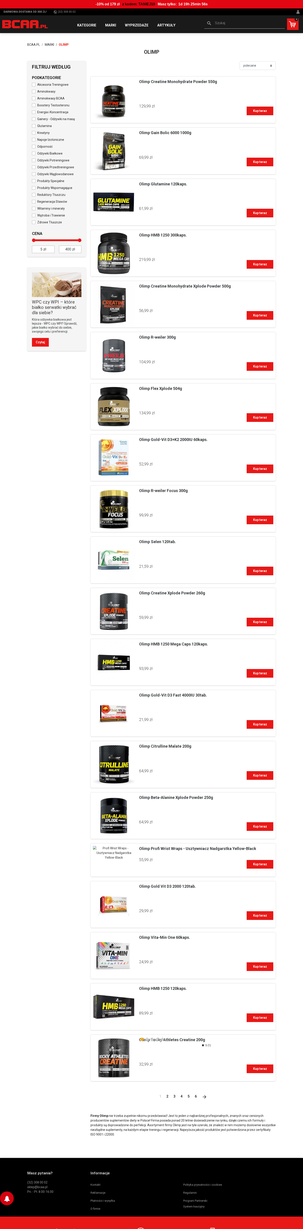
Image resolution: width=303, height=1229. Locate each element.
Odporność (45, 146)
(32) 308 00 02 (67, 11)
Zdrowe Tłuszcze (49, 222)
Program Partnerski (195, 1200)
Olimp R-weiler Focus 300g (163, 490)
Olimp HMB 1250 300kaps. (163, 235)
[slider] (33, 240)
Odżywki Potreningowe (53, 160)
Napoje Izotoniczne (50, 139)
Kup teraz (260, 111)
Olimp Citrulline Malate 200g (165, 746)
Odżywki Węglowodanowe (55, 174)
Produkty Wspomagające (54, 188)
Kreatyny (43, 133)
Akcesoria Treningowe (53, 84)
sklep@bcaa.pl (37, 1187)
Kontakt (95, 1184)
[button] (245, 23)
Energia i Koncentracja (52, 112)
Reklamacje (98, 1192)
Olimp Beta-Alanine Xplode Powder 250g (176, 797)
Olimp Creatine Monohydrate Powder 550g (178, 81)
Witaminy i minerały (51, 208)
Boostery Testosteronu (53, 105)
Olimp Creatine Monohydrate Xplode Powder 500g (185, 286)
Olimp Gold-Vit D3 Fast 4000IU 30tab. (173, 695)
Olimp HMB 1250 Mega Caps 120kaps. (173, 644)
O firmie (95, 1208)
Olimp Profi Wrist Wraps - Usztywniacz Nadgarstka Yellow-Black (197, 848)
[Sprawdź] (56, 284)
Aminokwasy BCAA (51, 98)
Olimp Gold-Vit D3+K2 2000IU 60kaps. (173, 439)
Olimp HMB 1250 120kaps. (163, 988)
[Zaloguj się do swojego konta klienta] (298, 12)
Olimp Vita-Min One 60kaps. (164, 937)
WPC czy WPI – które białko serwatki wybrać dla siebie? (54, 307)
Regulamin (190, 1192)
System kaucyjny (194, 1206)
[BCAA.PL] (25, 24)
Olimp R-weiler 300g (157, 337)
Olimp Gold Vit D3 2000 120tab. (167, 886)
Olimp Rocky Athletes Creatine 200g (172, 1039)
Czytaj (40, 342)
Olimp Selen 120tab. (157, 541)
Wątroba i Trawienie (51, 215)
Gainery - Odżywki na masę (56, 119)
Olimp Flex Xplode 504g (160, 388)
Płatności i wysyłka (103, 1200)
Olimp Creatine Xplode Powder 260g (172, 593)
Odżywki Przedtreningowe (55, 167)
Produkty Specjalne (50, 181)
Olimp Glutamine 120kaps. (163, 184)
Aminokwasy (46, 91)
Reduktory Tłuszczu (51, 195)
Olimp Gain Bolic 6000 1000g (165, 132)
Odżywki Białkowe (50, 153)
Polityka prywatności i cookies (202, 1184)
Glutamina (44, 126)
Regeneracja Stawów (52, 201)
